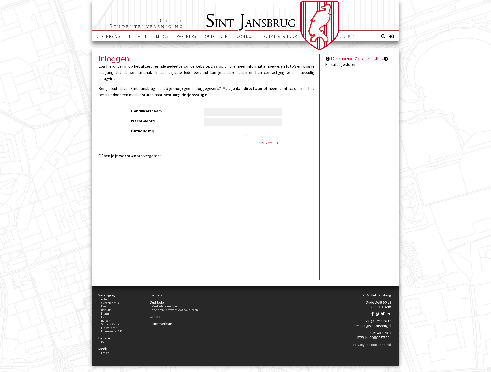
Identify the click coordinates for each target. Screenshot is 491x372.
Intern (105, 313)
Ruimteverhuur (280, 36)
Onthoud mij (142, 130)
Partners (186, 36)
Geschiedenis (110, 303)
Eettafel (138, 36)
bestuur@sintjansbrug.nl (186, 94)
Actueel (106, 299)
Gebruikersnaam (146, 110)
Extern (105, 317)
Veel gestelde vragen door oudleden (175, 310)
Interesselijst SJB (111, 331)
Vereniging (108, 36)
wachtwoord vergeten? (140, 155)
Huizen (105, 320)
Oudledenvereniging (165, 306)
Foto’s (105, 353)
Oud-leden (216, 36)
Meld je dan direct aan (242, 88)
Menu (104, 342)
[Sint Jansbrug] (319, 25)
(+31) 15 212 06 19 (378, 321)
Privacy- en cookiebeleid (372, 344)
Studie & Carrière (111, 324)
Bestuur (106, 310)
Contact (245, 36)
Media (162, 36)
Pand (104, 306)
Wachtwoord (143, 120)
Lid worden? (109, 328)
